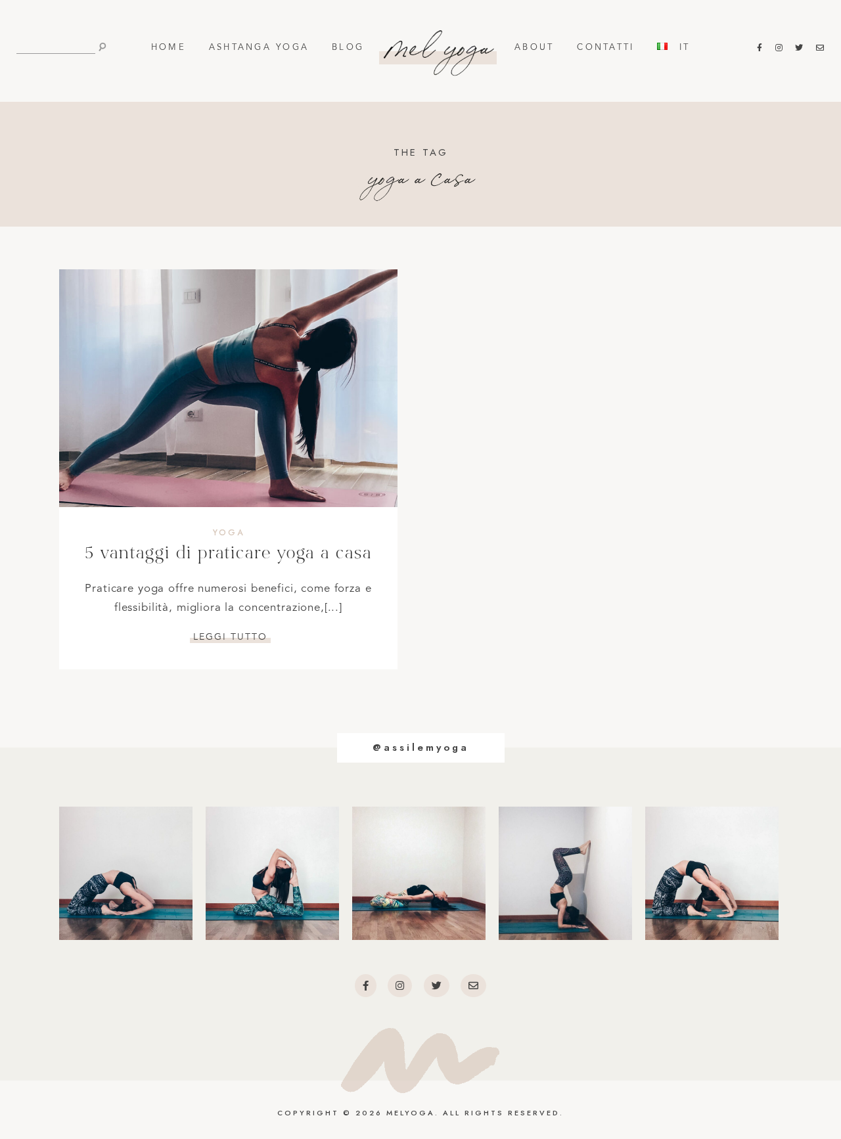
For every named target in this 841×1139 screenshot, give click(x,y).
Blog (348, 47)
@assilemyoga (421, 747)
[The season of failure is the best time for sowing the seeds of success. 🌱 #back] (712, 873)
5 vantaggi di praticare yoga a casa (228, 554)
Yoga (229, 533)
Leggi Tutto (230, 637)
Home (168, 47)
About (534, 47)
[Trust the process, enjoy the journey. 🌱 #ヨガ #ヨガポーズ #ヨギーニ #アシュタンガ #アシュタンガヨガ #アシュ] (419, 873)
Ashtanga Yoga (259, 47)
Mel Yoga (439, 42)
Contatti (605, 47)
